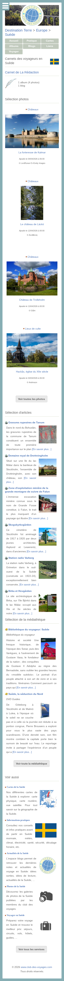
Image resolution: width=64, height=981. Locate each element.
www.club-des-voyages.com (36, 967)
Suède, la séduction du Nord (25, 694)
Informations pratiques (18, 820)
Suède (10, 35)
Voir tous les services (31, 949)
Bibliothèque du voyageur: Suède (28, 629)
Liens (49, 46)
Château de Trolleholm (32, 299)
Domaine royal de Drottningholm (28, 455)
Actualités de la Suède (17, 853)
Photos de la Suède (16, 886)
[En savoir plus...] (41, 449)
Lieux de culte (33, 328)
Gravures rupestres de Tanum (26, 422)
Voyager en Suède (16, 915)
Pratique (32, 40)
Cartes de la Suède (16, 787)
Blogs (31, 46)
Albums (13, 46)
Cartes (50, 40)
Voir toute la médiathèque (31, 763)
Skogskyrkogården (19, 524)
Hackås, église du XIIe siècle (32, 371)
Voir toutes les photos (31, 399)
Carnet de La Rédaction (22, 72)
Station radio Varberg (21, 557)
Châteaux (33, 109)
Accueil (13, 40)
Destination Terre (18, 30)
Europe (41, 30)
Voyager (14, 51)
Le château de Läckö (32, 224)
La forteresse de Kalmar (32, 152)
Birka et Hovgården (20, 591)
